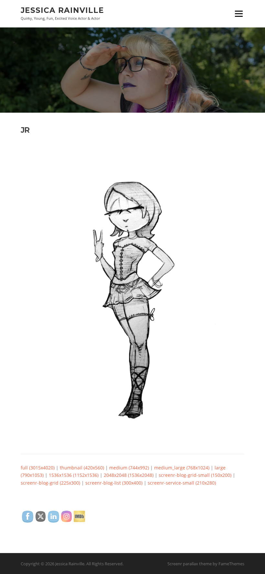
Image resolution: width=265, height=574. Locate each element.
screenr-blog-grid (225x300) (50, 483)
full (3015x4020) (38, 468)
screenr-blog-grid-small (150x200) (195, 475)
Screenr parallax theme (189, 564)
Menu (238, 14)
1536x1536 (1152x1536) (74, 475)
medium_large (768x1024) (181, 468)
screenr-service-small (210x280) (182, 483)
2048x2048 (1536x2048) (129, 475)
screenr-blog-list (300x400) (114, 483)
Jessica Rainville (62, 10)
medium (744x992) (129, 468)
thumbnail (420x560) (82, 468)
